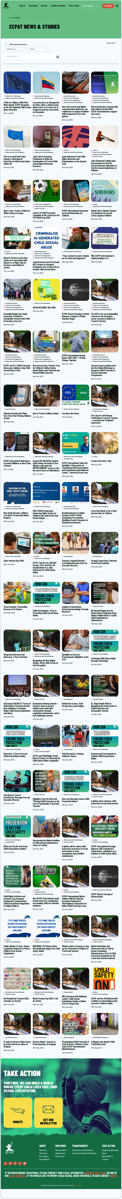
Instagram (15, 1163)
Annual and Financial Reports (84, 1153)
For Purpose (77, 1185)
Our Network (33, 6)
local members (17, 1176)
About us (22, 6)
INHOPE (114, 1176)
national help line (95, 1173)
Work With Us (107, 1156)
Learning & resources (58, 6)
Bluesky (10, 1163)
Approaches (60, 1153)
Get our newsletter (48, 1121)
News (104, 1153)
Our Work (44, 6)
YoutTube (24, 1163)
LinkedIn (20, 1163)
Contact (105, 1159)
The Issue (43, 1153)
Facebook (5, 1163)
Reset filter (111, 43)
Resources (59, 1156)
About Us (43, 1150)
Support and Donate (110, 1150)
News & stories (74, 6)
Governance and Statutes (82, 1150)
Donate (18, 1122)
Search (117, 6)
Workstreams (60, 1150)
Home (10, 17)
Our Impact (43, 1156)
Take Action (108, 6)
